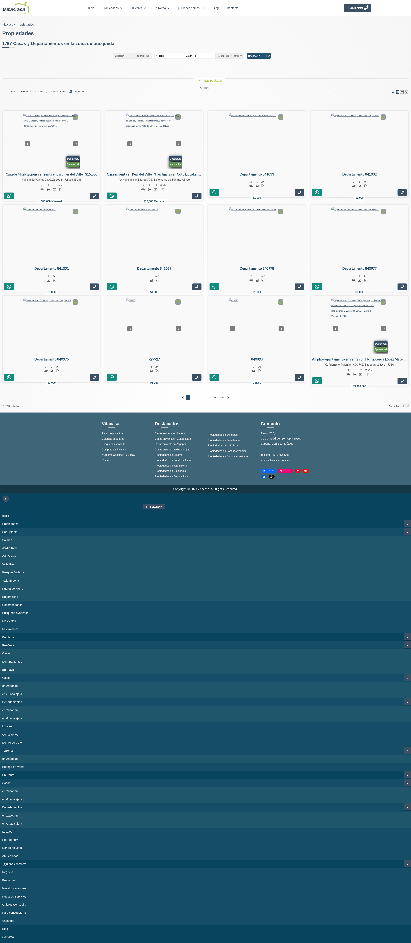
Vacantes (8, 920)
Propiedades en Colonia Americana (228, 456)
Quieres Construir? (14, 904)
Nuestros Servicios (14, 896)
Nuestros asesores (14, 888)
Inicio (90, 8)
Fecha (63, 91)
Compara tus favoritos (114, 449)
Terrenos (7, 750)
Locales (7, 726)
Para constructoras (14, 912)
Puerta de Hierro (12, 588)
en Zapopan (10, 685)
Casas (6, 653)
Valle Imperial (11, 580)
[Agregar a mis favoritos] (75, 118)
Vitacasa (7, 24)
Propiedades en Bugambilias (171, 476)
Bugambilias (10, 596)
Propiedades (110, 8)
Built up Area (27, 91)
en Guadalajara (12, 694)
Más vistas (9, 621)
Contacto (232, 8)
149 (214, 397)
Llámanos (355, 8)
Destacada (79, 91)
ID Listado (10, 91)
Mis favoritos (10, 629)
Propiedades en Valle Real (223, 445)
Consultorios (10, 734)
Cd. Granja (9, 556)
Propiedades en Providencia (224, 440)
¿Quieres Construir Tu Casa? (118, 455)
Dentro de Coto (12, 742)
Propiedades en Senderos (223, 434)
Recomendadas (12, 604)
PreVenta (8, 645)
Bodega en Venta (13, 766)
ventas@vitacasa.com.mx (275, 460)
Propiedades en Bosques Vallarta (227, 451)
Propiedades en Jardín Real (171, 465)
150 (221, 397)
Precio (41, 91)
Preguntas (8, 880)
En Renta (160, 8)
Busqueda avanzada (15, 613)
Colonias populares (113, 438)
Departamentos (12, 661)
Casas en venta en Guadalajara (173, 438)
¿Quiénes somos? (189, 8)
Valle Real (8, 564)
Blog (216, 8)
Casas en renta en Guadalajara (172, 449)
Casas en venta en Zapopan (171, 433)
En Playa (8, 669)
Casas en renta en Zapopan (171, 444)
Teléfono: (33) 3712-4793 (275, 455)
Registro (7, 872)
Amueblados (10, 856)
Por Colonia (9, 532)
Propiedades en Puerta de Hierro (173, 460)
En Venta (136, 8)
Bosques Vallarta (13, 572)
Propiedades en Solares (168, 455)
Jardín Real (9, 548)
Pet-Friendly (10, 839)
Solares (7, 540)
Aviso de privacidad (113, 433)
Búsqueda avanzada (113, 444)
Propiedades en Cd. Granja (170, 471)
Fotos (52, 91)
